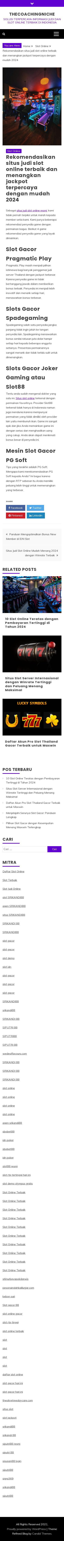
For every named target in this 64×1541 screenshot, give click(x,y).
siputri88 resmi (11, 1443)
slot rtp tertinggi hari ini (17, 1175)
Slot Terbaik (10, 880)
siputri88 (8, 1470)
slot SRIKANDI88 (13, 897)
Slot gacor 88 (11, 1305)
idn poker (8, 1140)
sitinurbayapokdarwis (16, 1279)
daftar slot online (13, 1374)
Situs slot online (25, 398)
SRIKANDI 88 (11, 923)
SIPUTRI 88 (10, 1027)
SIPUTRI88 (10, 1036)
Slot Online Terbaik (14, 1192)
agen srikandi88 (12, 1123)
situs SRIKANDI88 (14, 914)
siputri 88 (8, 1452)
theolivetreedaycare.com (18, 1400)
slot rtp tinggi (11, 1322)
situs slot (8, 1409)
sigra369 (8, 1478)
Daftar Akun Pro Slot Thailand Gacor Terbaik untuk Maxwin (31, 743)
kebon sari (9, 1296)
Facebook (16, 507)
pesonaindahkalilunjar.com (18, 1287)
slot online (9, 1088)
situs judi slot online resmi (32, 210)
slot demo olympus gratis (18, 1183)
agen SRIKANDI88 (14, 906)
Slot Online (13, 151)
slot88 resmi (10, 1166)
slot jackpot (10, 1417)
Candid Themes (42, 1533)
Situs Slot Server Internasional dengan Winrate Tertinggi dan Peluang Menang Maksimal (32, 684)
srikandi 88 (9, 1435)
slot (5, 1339)
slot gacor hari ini (13, 1383)
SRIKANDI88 (11, 932)
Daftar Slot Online (13, 871)
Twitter (36, 507)
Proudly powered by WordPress (26, 1529)
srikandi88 (9, 1010)
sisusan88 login (12, 1461)
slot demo (9, 958)
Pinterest (17, 515)
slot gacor (9, 940)
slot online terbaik (13, 1331)
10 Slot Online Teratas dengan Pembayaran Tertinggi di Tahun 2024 (31, 623)
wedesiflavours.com (15, 1053)
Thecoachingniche (32, 14)
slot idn (7, 966)
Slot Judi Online (12, 888)
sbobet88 (9, 1131)
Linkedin (37, 515)
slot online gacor (12, 1313)
